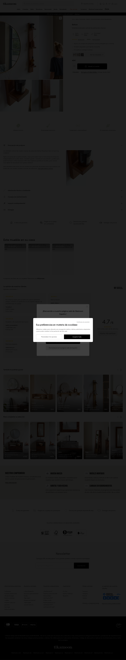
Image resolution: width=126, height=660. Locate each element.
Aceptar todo (77, 337)
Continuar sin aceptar (83, 322)
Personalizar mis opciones (49, 337)
